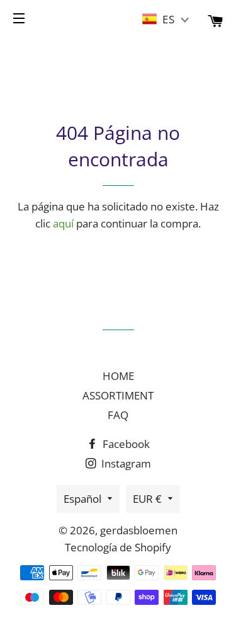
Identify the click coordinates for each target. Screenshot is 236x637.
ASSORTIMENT (118, 395)
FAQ (118, 415)
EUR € (147, 498)
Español (82, 498)
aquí (63, 223)
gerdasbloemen (138, 530)
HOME (118, 376)
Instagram (125, 463)
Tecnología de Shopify (118, 547)
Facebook (125, 444)
